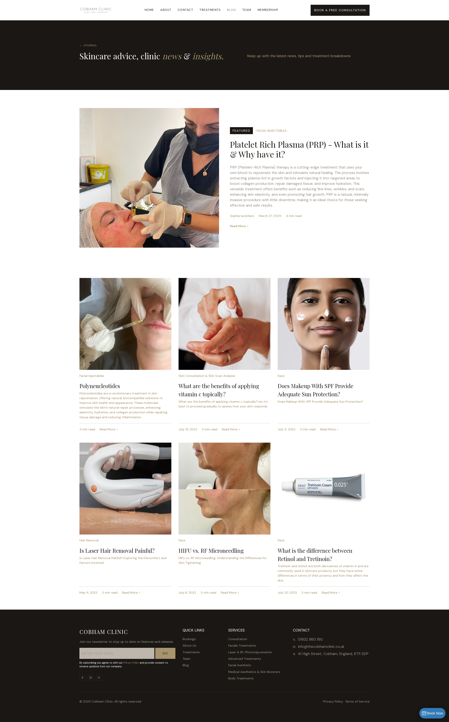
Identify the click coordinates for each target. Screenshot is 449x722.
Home (149, 10)
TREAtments (210, 10)
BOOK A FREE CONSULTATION (340, 10)
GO (165, 653)
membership (267, 10)
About (165, 10)
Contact (185, 10)
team (246, 10)
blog (231, 10)
